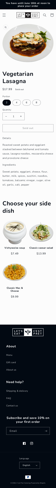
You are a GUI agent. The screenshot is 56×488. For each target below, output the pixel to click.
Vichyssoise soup (15, 247)
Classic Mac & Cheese (15, 289)
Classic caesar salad (41, 247)
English (26, 465)
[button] (4, 15)
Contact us (12, 405)
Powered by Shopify (38, 483)
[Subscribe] (46, 431)
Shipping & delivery (17, 390)
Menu (9, 355)
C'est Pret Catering (23, 483)
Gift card (11, 362)
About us (11, 369)
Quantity (6, 109)
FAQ (8, 398)
